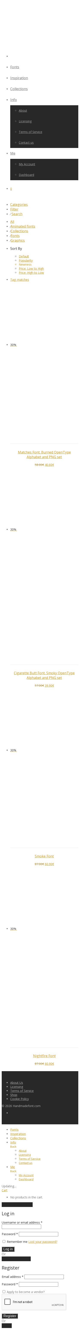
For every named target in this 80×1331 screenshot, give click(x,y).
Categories (19, 204)
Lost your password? (42, 1242)
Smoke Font (44, 856)
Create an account (16, 1258)
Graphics (18, 240)
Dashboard (26, 175)
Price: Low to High (31, 268)
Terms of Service (30, 132)
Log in (8, 1249)
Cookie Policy (19, 1099)
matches (19, 280)
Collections (19, 88)
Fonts (14, 67)
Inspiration (19, 78)
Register (9, 1316)
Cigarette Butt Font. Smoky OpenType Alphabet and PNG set (44, 675)
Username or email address (22, 1222)
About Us (16, 1083)
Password (10, 1234)
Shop (13, 1095)
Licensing (25, 121)
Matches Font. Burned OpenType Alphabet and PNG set (44, 454)
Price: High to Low (31, 273)
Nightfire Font (44, 1055)
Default (24, 256)
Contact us (26, 142)
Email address (12, 1277)
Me (12, 153)
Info (13, 99)
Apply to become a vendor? (25, 1292)
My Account (27, 164)
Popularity (26, 260)
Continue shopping (17, 1204)
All (12, 221)
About (23, 110)
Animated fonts (23, 226)
